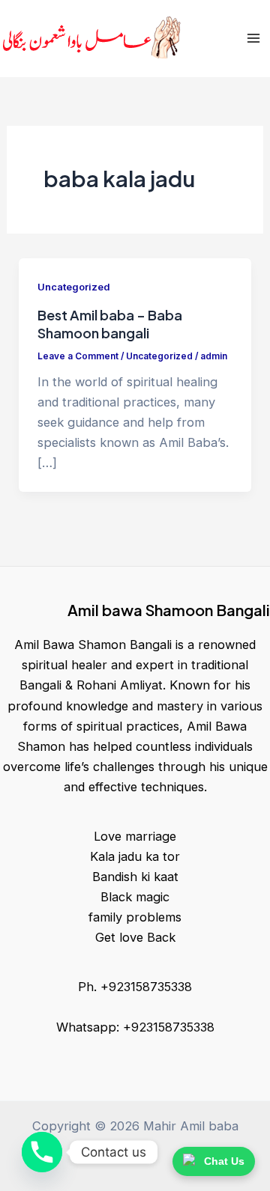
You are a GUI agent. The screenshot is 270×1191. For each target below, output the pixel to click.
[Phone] (42, 1152)
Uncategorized (74, 287)
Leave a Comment (78, 356)
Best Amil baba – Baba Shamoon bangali (110, 323)
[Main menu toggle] (253, 38)
